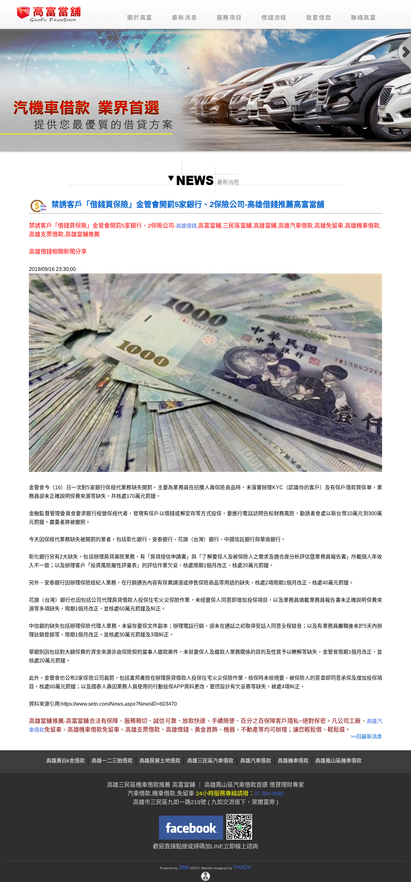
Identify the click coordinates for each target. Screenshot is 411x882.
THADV (242, 867)
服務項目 (229, 17)
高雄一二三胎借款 (112, 760)
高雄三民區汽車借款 (210, 760)
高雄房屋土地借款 (159, 760)
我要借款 (318, 17)
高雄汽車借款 (255, 760)
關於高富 (140, 17)
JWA (184, 867)
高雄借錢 (186, 226)
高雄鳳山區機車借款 (338, 760)
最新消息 (184, 17)
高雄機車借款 (293, 760)
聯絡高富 (363, 17)
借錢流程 (274, 17)
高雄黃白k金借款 (65, 760)
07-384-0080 (269, 793)
